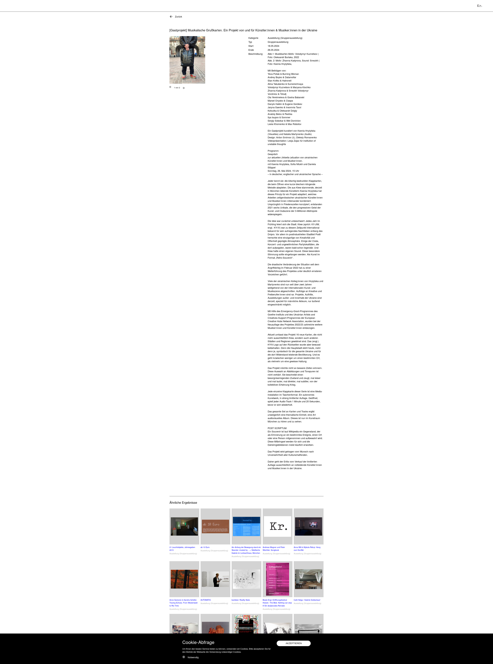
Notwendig (193, 657)
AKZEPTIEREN (294, 643)
